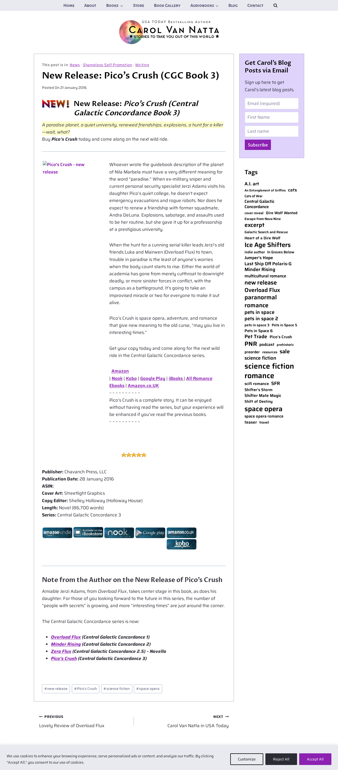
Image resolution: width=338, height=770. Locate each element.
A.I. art (252, 184)
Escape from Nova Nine (263, 219)
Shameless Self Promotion (107, 65)
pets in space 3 (257, 325)
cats (292, 190)
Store (138, 5)
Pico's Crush (85, 688)
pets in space (259, 312)
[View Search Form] (275, 5)
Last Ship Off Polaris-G (268, 264)
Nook (117, 378)
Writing (142, 65)
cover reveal (254, 213)
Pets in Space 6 (259, 330)
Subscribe (258, 145)
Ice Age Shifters (268, 245)
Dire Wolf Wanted (281, 213)
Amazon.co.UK (143, 385)
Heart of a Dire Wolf (262, 238)
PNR (251, 344)
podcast (266, 344)
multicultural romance (265, 276)
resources (269, 352)
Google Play (152, 378)
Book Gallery (167, 5)
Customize (247, 759)
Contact (255, 5)
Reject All (281, 759)
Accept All (315, 759)
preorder (252, 352)
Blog (233, 5)
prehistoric (285, 345)
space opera (147, 688)
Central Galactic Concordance (259, 204)
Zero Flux (61, 651)
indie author (255, 252)
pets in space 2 (261, 318)
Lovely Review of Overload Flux (71, 721)
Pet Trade (256, 336)
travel (264, 422)
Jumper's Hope (259, 258)
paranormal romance (261, 301)
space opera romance (264, 416)
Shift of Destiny (259, 401)
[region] (169, 757)
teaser (251, 422)
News (75, 65)
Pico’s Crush (64, 658)
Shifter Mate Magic (263, 395)
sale (285, 351)
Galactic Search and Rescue (266, 232)
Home (68, 5)
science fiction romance (269, 371)
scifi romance (257, 383)
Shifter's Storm (259, 389)
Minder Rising (66, 644)
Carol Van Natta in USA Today (198, 721)
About (90, 5)
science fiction (117, 688)
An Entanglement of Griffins (265, 190)
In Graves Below (280, 252)
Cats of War (253, 196)
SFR (275, 384)
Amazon (120, 371)
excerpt (254, 225)
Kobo (131, 378)
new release (56, 688)
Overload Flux (66, 637)
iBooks (176, 378)
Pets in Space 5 (284, 325)
